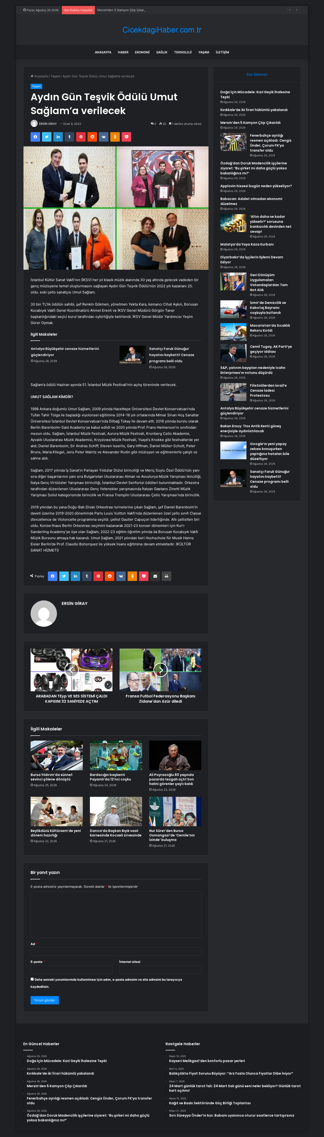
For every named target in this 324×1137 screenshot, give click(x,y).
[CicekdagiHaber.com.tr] (162, 30)
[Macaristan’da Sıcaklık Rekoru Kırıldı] (233, 332)
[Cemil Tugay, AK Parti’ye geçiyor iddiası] (233, 353)
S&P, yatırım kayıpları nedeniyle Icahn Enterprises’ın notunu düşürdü (252, 370)
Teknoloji (183, 52)
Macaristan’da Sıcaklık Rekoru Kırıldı (270, 328)
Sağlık (161, 52)
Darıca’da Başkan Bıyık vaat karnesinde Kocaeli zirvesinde (116, 833)
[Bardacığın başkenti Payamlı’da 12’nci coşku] (116, 755)
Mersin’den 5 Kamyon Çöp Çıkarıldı (122, 10)
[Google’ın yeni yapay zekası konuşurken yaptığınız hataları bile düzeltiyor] (233, 450)
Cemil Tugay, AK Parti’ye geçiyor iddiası (271, 349)
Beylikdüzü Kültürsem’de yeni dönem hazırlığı (56, 833)
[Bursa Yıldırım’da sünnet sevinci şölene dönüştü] (57, 755)
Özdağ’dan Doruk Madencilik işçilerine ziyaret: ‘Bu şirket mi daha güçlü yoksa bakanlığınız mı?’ (253, 168)
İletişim (222, 52)
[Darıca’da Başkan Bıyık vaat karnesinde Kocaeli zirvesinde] (116, 811)
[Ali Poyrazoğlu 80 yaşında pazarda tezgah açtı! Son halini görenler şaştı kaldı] (175, 755)
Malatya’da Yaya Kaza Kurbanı (247, 244)
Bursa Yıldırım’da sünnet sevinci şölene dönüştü (52, 777)
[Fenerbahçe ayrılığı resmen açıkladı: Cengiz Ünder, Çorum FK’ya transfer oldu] (233, 142)
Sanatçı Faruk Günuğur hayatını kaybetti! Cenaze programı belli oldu (171, 354)
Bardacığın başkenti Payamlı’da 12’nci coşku (110, 777)
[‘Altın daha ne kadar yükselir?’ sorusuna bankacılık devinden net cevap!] (233, 223)
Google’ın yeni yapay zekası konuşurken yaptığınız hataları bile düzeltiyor (269, 451)
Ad (34, 944)
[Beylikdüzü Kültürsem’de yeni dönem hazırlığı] (57, 811)
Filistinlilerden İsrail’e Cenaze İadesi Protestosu (268, 390)
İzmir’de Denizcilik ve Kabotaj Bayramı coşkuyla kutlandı (268, 307)
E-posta (38, 962)
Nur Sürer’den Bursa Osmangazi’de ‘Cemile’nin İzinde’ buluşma (172, 835)
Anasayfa (103, 52)
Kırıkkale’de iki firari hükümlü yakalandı (254, 109)
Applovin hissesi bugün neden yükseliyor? (256, 186)
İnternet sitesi (129, 962)
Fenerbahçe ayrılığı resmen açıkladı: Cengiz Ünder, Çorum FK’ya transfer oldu (271, 143)
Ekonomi (142, 52)
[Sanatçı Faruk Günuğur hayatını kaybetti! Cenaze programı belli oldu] (133, 354)
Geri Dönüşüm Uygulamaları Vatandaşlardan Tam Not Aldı (269, 282)
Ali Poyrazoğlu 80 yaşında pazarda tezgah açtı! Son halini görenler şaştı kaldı (171, 779)
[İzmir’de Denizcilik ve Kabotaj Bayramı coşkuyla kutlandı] (233, 309)
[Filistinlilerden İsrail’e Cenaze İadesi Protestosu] (233, 392)
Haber (123, 52)
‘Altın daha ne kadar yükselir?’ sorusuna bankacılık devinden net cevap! (271, 224)
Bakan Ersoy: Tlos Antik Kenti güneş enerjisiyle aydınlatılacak (250, 428)
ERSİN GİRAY (48, 123)
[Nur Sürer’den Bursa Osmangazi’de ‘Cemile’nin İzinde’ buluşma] (175, 811)
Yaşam (203, 52)
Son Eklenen (257, 74)
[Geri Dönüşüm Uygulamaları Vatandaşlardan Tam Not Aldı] (233, 281)
